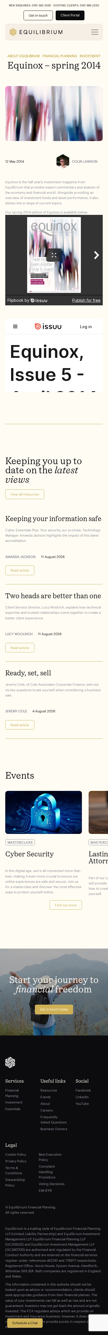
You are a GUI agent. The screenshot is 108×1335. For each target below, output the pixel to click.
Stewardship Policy (15, 1182)
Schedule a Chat (25, 1323)
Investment (90, 56)
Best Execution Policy (50, 1157)
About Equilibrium (23, 56)
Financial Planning (59, 56)
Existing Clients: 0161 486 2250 (76, 5)
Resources (48, 1090)
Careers (46, 1110)
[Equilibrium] (36, 32)
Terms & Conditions (13, 1170)
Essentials (12, 1109)
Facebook (83, 1090)
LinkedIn (82, 1097)
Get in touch (38, 15)
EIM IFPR (45, 1190)
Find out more (66, 905)
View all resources (25, 494)
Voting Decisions (52, 1184)
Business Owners (53, 1129)
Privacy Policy (15, 1161)
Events (45, 1097)
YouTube (82, 1104)
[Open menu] (95, 32)
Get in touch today (54, 1009)
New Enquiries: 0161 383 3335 (30, 5)
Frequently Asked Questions (53, 1119)
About (45, 1104)
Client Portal (70, 15)
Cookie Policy (15, 1154)
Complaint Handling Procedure (47, 1171)
